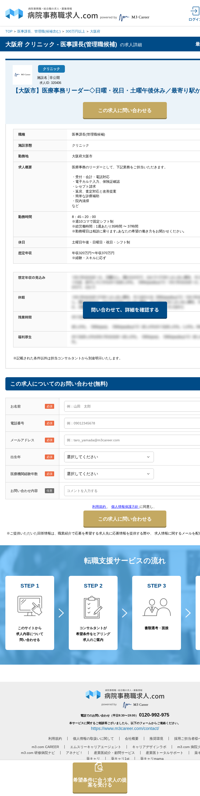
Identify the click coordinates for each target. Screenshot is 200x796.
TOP (8, 31)
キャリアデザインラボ (149, 747)
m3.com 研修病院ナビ (38, 753)
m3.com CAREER (45, 747)
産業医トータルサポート (164, 753)
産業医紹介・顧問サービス (114, 753)
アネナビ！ (74, 753)
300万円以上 (75, 31)
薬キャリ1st (120, 759)
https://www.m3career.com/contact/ (125, 728)
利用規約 (99, 507)
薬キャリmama (152, 759)
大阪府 (95, 31)
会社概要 (132, 738)
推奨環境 (156, 738)
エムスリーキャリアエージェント (95, 747)
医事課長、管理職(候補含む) (39, 31)
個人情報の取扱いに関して (93, 738)
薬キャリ (93, 759)
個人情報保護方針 (125, 507)
